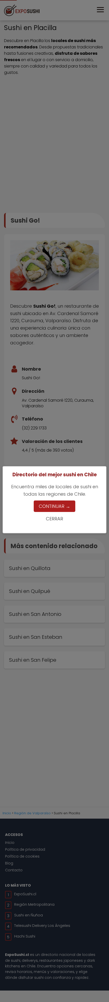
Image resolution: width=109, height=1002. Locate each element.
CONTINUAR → (54, 506)
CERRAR (54, 519)
